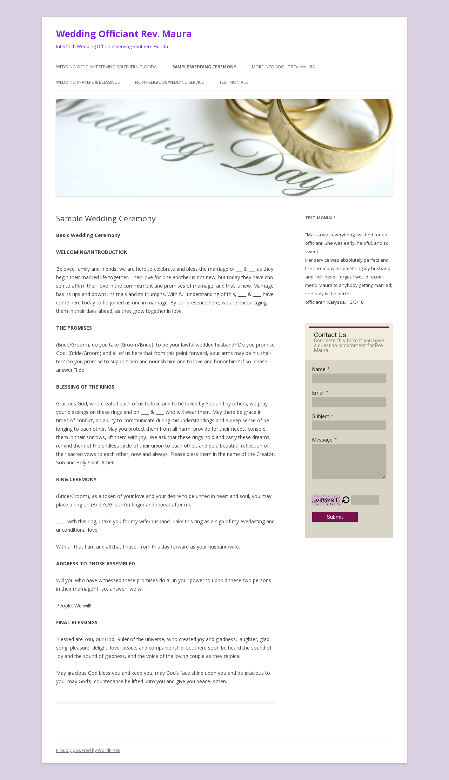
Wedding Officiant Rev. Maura (124, 33)
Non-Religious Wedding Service (169, 82)
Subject (320, 416)
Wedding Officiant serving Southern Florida (106, 67)
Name (319, 369)
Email (318, 393)
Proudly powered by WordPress (88, 750)
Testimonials (233, 82)
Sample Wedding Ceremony (204, 67)
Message (322, 440)
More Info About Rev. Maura (283, 67)
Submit (335, 517)
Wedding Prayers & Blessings (88, 82)
